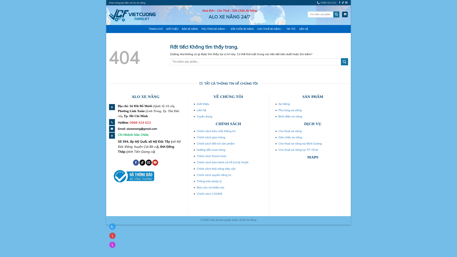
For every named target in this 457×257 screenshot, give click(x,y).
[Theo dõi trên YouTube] (155, 163)
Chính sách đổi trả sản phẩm (216, 143)
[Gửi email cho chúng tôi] (346, 2)
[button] (345, 14)
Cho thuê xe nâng (290, 131)
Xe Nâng (284, 104)
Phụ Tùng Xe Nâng (213, 28)
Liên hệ (303, 28)
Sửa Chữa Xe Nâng (242, 28)
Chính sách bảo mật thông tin (216, 131)
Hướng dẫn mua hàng (211, 150)
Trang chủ (156, 28)
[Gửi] (336, 14)
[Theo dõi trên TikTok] (343, 2)
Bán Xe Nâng (190, 28)
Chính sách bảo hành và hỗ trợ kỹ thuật (222, 162)
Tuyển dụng (204, 116)
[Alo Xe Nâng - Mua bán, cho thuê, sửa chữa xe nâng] (132, 15)
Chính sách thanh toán (211, 156)
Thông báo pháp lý (209, 181)
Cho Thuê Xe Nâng (269, 28)
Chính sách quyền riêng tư (214, 175)
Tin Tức (291, 28)
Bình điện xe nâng (290, 116)
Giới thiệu (172, 28)
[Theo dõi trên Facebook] (339, 2)
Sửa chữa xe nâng (290, 137)
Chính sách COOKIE (209, 193)
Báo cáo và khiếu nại (210, 187)
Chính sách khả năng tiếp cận (216, 168)
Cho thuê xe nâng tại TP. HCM (298, 150)
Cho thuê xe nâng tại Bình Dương (300, 143)
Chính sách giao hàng (211, 137)
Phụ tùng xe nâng (290, 110)
